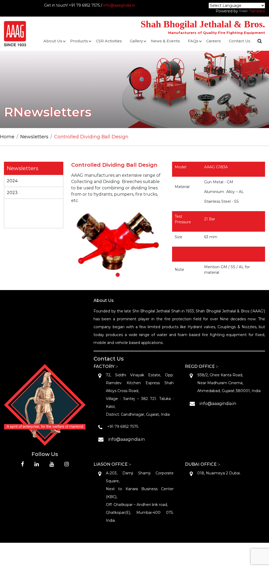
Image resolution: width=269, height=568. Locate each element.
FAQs (193, 41)
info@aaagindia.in (119, 5)
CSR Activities (109, 41)
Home (7, 137)
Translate (257, 11)
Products (79, 41)
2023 (12, 192)
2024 (12, 180)
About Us (52, 41)
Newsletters (34, 137)
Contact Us (239, 41)
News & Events (165, 41)
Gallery (136, 41)
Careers (213, 41)
